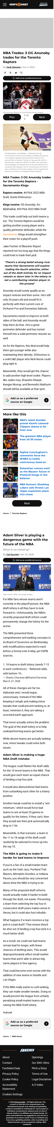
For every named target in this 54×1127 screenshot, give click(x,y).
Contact (7, 1062)
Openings (37, 1057)
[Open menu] (5, 4)
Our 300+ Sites (40, 1062)
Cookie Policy (10, 1079)
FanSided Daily (11, 1068)
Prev (12, 117)
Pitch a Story (39, 1068)
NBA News (17, 1036)
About (6, 1057)
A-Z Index (37, 1084)
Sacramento (10, 234)
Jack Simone (13, 67)
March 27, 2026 (11, 681)
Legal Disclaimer (42, 1079)
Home (6, 513)
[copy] (21, 73)
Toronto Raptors (19, 513)
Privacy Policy (10, 1073)
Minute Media (19, 1102)
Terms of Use (40, 1073)
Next (42, 117)
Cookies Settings (12, 1094)
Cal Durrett (12, 554)
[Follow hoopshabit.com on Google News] (46, 400)
